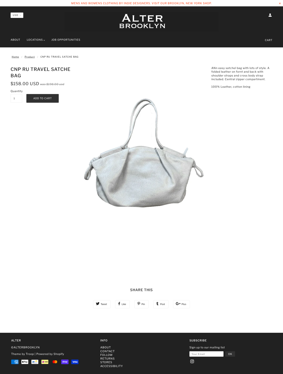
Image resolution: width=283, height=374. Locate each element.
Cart (268, 40)
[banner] (141, 21)
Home (15, 56)
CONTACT (107, 351)
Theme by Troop (22, 354)
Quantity (16, 91)
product (30, 56)
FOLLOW (106, 354)
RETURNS (107, 358)
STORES (106, 362)
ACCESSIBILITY (111, 366)
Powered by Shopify (50, 354)
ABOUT (105, 347)
